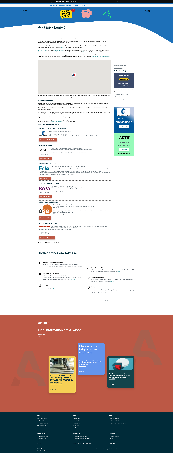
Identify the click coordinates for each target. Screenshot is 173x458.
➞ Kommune (40, 441)
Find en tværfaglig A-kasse (121, 99)
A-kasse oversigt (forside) (120, 65)
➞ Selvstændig (76, 425)
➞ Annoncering (112, 443)
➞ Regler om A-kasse (114, 436)
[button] (74, 75)
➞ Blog (39, 336)
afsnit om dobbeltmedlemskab (55, 121)
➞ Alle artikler (41, 334)
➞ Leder (75, 427)
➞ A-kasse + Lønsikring (114, 418)
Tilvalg (83, 5)
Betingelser (99, 449)
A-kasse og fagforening (58, 50)
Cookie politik (114, 449)
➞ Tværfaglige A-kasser (42, 423)
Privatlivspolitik (106, 449)
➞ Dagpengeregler (41, 425)
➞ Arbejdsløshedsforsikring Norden (81, 438)
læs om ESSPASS (56, 384)
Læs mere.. (56, 267)
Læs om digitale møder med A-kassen (101, 56)
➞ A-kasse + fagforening (114, 420)
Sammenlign (53, 5)
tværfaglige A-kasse (57, 45)
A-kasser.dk (64, 2)
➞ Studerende (76, 420)
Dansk (119, 1)
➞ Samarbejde (112, 441)
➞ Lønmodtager (76, 418)
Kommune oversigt (118, 68)
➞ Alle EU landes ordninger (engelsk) (82, 443)
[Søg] (88, 5)
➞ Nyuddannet (76, 423)
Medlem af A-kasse (65, 5)
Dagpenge (76, 5)
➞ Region (39, 443)
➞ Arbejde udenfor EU (78, 441)
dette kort (63, 47)
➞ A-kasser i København (42, 436)
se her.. (118, 271)
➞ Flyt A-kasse (40, 420)
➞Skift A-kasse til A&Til (124, 153)
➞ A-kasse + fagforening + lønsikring (117, 423)
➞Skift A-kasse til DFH (123, 130)
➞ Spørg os (106, 300)
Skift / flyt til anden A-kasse (121, 94)
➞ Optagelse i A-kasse (42, 418)
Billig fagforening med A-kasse (122, 96)
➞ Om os (111, 438)
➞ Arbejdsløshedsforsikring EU (80, 436)
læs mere (82, 366)
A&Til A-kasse (41, 45)
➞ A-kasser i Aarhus (41, 438)
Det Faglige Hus (42, 50)
